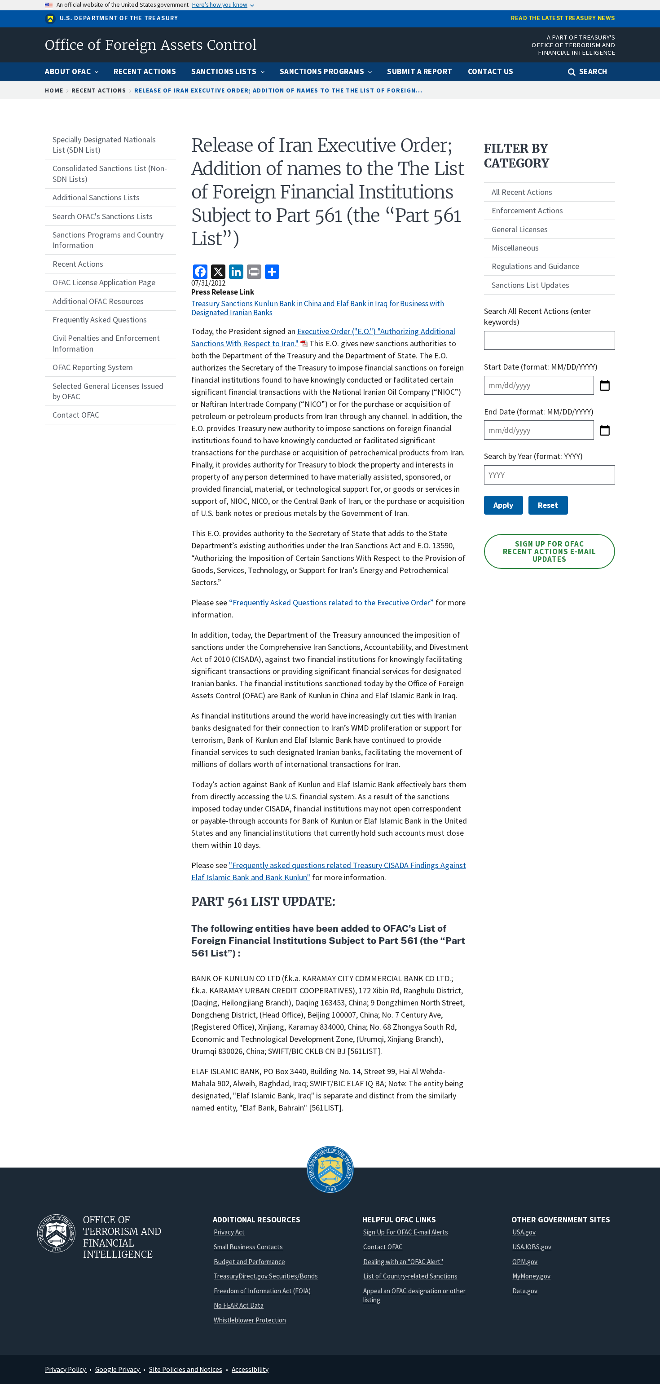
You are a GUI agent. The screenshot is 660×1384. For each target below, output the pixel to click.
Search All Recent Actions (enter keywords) (537, 316)
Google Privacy (118, 1369)
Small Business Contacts (248, 1247)
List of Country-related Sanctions (410, 1276)
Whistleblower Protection (250, 1320)
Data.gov (524, 1291)
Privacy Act (229, 1232)
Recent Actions (98, 90)
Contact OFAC (383, 1247)
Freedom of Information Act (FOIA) (262, 1291)
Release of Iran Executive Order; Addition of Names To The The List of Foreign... (278, 90)
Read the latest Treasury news (563, 19)
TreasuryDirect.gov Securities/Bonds (266, 1276)
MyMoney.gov (531, 1276)
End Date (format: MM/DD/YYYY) (539, 411)
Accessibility (250, 1369)
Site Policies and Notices (185, 1369)
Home (54, 90)
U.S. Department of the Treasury (119, 18)
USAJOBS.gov (531, 1247)
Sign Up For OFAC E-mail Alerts (405, 1232)
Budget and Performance (249, 1261)
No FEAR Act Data (239, 1305)
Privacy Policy (66, 1369)
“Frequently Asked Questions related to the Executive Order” (331, 602)
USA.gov (524, 1232)
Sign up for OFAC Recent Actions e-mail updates (549, 551)
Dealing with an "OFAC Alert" (403, 1261)
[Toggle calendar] (604, 385)
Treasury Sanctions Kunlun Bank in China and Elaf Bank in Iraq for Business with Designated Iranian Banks (317, 308)
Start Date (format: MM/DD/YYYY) (541, 366)
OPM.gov (524, 1261)
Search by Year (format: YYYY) (533, 456)
